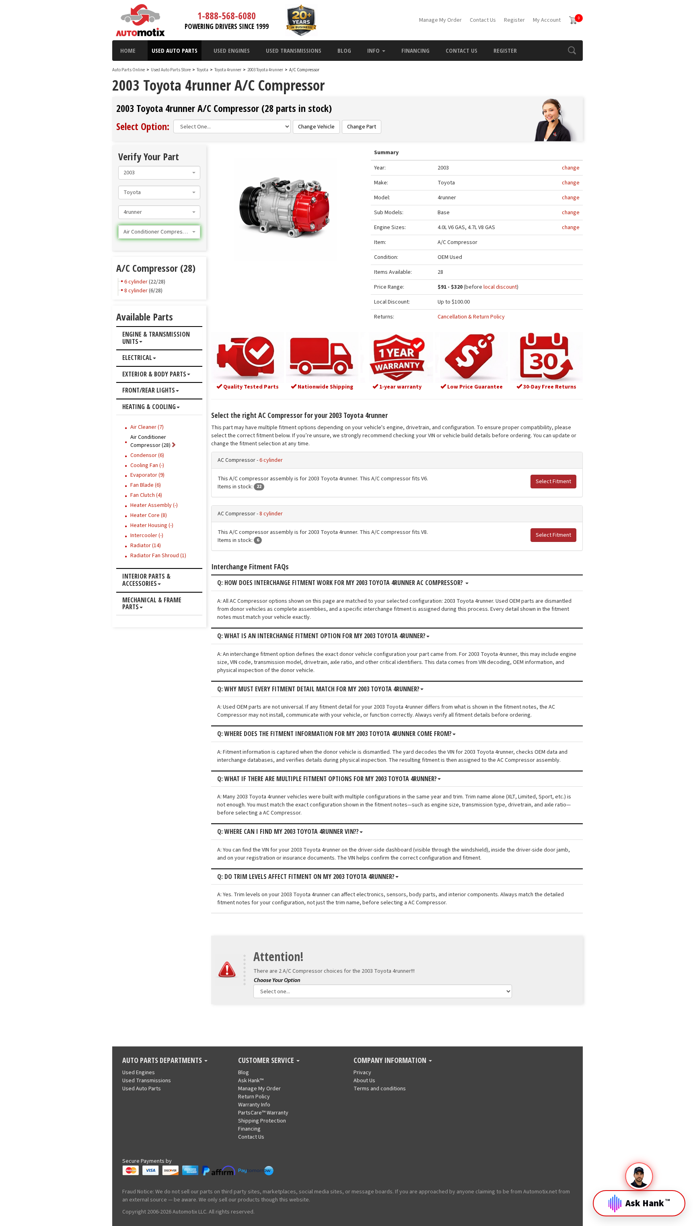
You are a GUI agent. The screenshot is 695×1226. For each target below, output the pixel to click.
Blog (344, 50)
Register (514, 20)
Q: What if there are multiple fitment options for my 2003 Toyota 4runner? (327, 779)
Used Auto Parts (174, 50)
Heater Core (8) (148, 515)
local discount (500, 287)
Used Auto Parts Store (171, 70)
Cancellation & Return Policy (471, 317)
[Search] (572, 50)
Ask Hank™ (250, 1081)
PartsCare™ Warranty (263, 1113)
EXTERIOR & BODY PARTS (154, 374)
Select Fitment (553, 482)
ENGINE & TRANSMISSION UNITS (156, 338)
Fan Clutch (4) (146, 495)
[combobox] (159, 173)
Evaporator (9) (147, 475)
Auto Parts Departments (163, 1060)
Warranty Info (254, 1105)
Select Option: (142, 126)
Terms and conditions (380, 1089)
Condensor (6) (147, 455)
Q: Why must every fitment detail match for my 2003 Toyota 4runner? (318, 689)
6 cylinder (271, 460)
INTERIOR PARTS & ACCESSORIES (146, 580)
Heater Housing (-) (151, 525)
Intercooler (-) (146, 535)
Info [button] (374, 50)
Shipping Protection (262, 1121)
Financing (415, 50)
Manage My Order (440, 20)
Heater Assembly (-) (154, 505)
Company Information (391, 1060)
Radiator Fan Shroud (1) (158, 556)
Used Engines (232, 50)
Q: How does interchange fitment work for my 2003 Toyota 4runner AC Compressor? (341, 583)
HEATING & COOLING (149, 407)
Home (128, 50)
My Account (547, 20)
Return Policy (254, 1097)
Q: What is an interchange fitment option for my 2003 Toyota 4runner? (321, 636)
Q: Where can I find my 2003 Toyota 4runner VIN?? (288, 831)
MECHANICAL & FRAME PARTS (151, 604)
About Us (364, 1081)
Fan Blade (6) (145, 485)
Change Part (361, 127)
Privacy (362, 1073)
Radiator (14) (145, 546)
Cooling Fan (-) (147, 465)
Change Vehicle (316, 127)
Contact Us (483, 20)
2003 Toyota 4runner (265, 70)
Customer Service (267, 1060)
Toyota (202, 70)
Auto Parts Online (128, 70)
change (571, 168)
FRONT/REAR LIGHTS (148, 390)
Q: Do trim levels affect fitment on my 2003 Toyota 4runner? (306, 877)
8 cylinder (271, 514)
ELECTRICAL (137, 358)
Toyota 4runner (228, 70)
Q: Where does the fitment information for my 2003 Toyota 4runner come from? (334, 734)
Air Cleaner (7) (147, 427)
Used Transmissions (293, 50)
